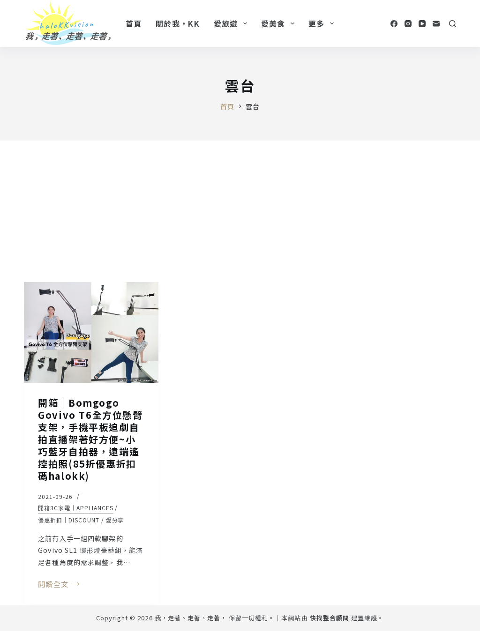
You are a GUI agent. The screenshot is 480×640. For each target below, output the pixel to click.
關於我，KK (178, 23)
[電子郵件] (436, 23)
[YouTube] (422, 23)
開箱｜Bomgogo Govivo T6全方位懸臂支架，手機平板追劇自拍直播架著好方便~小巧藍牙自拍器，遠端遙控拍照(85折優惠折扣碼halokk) (90, 439)
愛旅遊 (226, 23)
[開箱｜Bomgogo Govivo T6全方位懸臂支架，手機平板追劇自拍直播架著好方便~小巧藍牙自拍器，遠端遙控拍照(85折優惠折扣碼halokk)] (91, 332)
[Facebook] (394, 23)
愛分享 (115, 520)
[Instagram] (408, 23)
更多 (316, 23)
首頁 (134, 23)
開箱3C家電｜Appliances (75, 508)
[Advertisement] (240, 210)
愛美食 (273, 23)
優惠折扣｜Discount (68, 520)
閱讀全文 (56, 584)
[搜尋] (452, 23)
